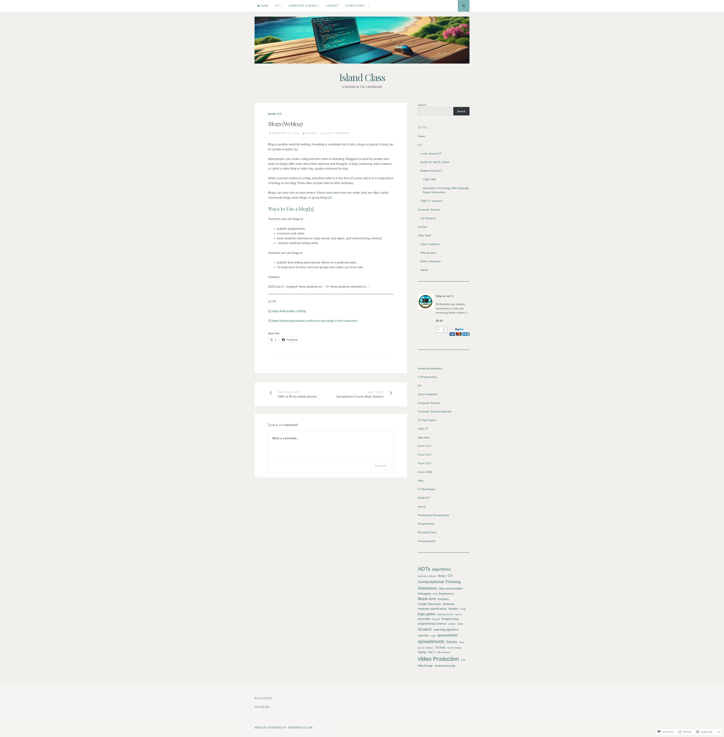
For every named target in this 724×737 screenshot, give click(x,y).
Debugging (424, 593)
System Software (425, 648)
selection (423, 635)
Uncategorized (426, 541)
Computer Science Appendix (435, 411)
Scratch (425, 629)
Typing (422, 652)
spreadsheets (431, 641)
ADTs (424, 569)
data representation (450, 588)
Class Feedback (430, 244)
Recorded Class (427, 532)
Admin (424, 269)
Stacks (451, 642)
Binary (442, 575)
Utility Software (443, 652)
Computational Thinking (439, 581)
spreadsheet (447, 635)
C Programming (427, 376)
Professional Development (433, 515)
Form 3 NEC (425, 471)
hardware (448, 604)
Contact (332, 5)
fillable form (427, 599)
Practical (436, 619)
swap (461, 642)
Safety (460, 624)
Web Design (425, 665)
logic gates (426, 614)
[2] (330, 197)
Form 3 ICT (425, 463)
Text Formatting (454, 648)
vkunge (311, 133)
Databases (427, 588)
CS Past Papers (427, 420)
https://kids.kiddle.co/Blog (289, 311)
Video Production (438, 659)
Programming (426, 523)
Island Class (362, 77)
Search (422, 104)
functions (443, 599)
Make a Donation (430, 261)
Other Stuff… (356, 5)
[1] (296, 149)
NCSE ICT (275, 113)
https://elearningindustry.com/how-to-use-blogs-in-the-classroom (314, 320)
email (435, 594)
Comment (380, 465)
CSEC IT (423, 428)
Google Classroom (429, 604)
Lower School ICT (431, 153)
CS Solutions (428, 218)
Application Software (427, 576)
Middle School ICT (431, 170)
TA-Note (440, 647)
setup (433, 636)
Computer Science (302, 5)
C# (419, 385)
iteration (453, 608)
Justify (463, 609)
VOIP (463, 660)
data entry (424, 437)
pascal (422, 506)
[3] (311, 208)
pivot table (424, 618)
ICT (277, 5)
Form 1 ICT (425, 445)
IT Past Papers (427, 489)
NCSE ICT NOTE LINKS (434, 162)
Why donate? (428, 252)
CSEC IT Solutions (431, 200)
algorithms (441, 569)
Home (265, 5)
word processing (445, 665)
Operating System (445, 614)
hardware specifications (432, 608)
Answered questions (430, 368)
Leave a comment (337, 133)
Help (420, 480)
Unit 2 (431, 652)
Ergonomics (446, 593)
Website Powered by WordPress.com (284, 727)
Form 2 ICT (425, 454)
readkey (452, 624)
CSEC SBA (429, 179)
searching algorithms (446, 629)
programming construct (432, 623)
